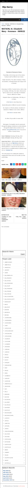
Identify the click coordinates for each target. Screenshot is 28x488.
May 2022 (6, 476)
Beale (6, 304)
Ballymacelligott (9, 299)
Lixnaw (6, 428)
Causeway (7, 338)
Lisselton (7, 423)
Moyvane (7, 436)
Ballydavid (8, 280)
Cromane (7, 346)
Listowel (7, 426)
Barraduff (8, 301)
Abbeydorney (8, 262)
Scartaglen (8, 444)
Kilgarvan (7, 399)
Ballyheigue (8, 293)
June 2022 (6, 474)
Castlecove (8, 328)
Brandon (7, 312)
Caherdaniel (8, 317)
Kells (6, 391)
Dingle (6, 354)
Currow (7, 352)
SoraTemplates (21, 486)
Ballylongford (9, 296)
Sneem (6, 449)
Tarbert (7, 452)
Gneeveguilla (8, 383)
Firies (6, 373)
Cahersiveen (8, 320)
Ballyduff (7, 285)
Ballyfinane (8, 291)
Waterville (8, 463)
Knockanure (8, 412)
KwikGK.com (10, 486)
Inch (6, 389)
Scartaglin (8, 447)
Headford (7, 386)
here (11, 102)
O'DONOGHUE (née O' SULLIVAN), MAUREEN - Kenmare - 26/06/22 (13, 194)
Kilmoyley (7, 410)
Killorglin (7, 404)
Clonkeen (7, 344)
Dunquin (7, 362)
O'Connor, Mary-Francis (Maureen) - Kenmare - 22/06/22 (13, 209)
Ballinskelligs (8, 275)
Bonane (7, 309)
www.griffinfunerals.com (13, 129)
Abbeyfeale (8, 264)
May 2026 (6, 470)
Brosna (7, 315)
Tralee (6, 455)
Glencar (7, 378)
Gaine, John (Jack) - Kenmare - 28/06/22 (12, 179)
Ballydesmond (9, 283)
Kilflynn (7, 397)
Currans (7, 349)
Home (3, 24)
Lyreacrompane (9, 431)
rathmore (7, 441)
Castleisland (8, 333)
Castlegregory (9, 330)
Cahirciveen (8, 322)
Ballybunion (8, 278)
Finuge (6, 370)
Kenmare (7, 24)
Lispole (7, 420)
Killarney (7, 402)
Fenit (6, 367)
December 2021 (7, 480)
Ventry (6, 460)
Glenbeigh (7, 375)
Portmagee (8, 439)
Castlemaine (8, 336)
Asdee (6, 272)
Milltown (7, 434)
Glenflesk (7, 381)
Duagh (6, 359)
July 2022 (5, 472)
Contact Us (9, 150)
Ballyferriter (8, 288)
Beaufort (7, 307)
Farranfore (8, 365)
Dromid (7, 357)
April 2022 (6, 478)
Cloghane (7, 341)
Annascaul (8, 267)
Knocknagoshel (9, 415)
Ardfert (7, 270)
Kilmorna (7, 407)
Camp (6, 325)
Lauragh (7, 418)
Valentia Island (9, 457)
